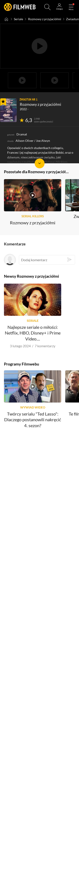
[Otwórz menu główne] (71, 7)
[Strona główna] (6, 19)
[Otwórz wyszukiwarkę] (47, 7)
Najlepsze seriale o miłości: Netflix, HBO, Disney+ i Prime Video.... (33, 332)
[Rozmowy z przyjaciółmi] (8, 110)
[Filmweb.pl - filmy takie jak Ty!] (20, 7)
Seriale (18, 19)
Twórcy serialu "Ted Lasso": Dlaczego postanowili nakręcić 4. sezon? (32, 419)
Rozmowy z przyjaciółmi (44, 19)
